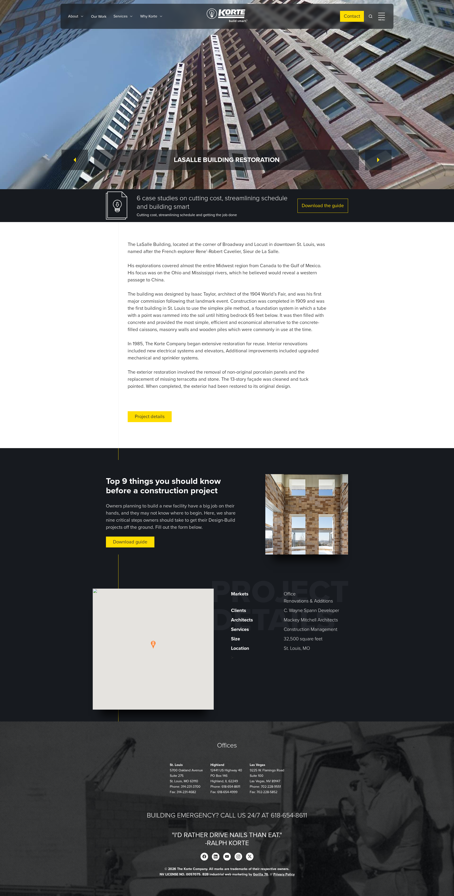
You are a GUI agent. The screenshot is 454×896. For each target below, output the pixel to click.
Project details (150, 417)
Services (120, 16)
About (73, 16)
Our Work (98, 16)
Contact (352, 16)
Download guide (130, 542)
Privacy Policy (284, 874)
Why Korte (148, 16)
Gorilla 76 (260, 874)
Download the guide (323, 206)
